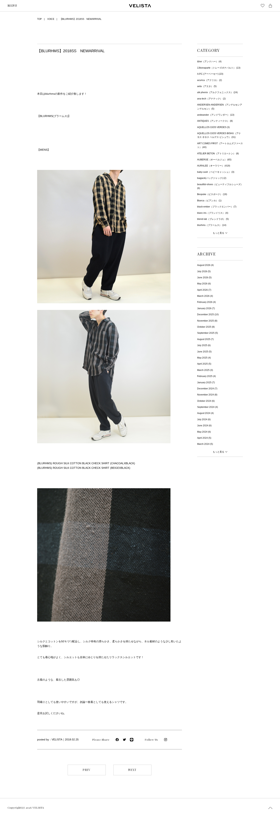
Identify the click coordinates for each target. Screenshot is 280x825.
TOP (39, 19)
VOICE (50, 19)
